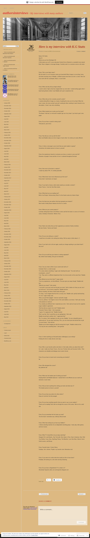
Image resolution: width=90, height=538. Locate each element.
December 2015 (7, 234)
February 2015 (7, 260)
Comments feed (7, 338)
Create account (7, 330)
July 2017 (6, 183)
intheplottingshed (11, 84)
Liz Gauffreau (11, 80)
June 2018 (6, 153)
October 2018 (7, 143)
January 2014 (7, 295)
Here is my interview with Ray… (13, 94)
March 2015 (6, 258)
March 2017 (6, 193)
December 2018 (7, 137)
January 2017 (7, 199)
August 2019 (6, 116)
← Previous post (44, 494)
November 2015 (7, 236)
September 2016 (7, 210)
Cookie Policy (34, 535)
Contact (12, 8)
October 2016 (7, 207)
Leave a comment (81, 51)
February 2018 (7, 164)
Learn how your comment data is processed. (30, 508)
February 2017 (7, 196)
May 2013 (6, 317)
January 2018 (7, 167)
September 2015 (7, 242)
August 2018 (6, 148)
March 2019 (6, 129)
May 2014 (6, 284)
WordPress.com (7, 340)
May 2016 (6, 220)
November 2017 (7, 172)
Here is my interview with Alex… (13, 81)
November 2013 (7, 300)
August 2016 (6, 212)
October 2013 (7, 303)
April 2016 (6, 223)
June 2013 (6, 314)
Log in (5, 332)
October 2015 (7, 239)
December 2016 (7, 202)
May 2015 (6, 252)
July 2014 (6, 279)
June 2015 (6, 250)
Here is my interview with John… (12, 76)
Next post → (82, 494)
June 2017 (6, 185)
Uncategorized (56, 51)
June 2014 (6, 282)
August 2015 (6, 244)
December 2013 (7, 298)
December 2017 (7, 169)
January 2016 (7, 231)
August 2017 (6, 180)
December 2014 (7, 266)
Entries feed (6, 335)
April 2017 (6, 191)
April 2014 (6, 287)
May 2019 (6, 124)
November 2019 (7, 108)
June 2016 (6, 218)
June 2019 (6, 121)
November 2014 (7, 268)
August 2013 (6, 308)
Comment (81, 522)
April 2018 (6, 159)
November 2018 (7, 140)
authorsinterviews (15, 13)
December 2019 (7, 105)
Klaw (9, 75)
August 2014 (6, 276)
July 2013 (6, 311)
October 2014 (7, 271)
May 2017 (6, 188)
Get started (59, 2)
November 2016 (7, 204)
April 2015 (6, 255)
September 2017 (7, 177)
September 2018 (7, 145)
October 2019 (7, 111)
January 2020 (7, 103)
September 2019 (7, 113)
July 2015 (6, 247)
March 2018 (6, 161)
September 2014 (7, 274)
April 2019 (6, 127)
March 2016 (6, 226)
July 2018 (6, 151)
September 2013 (7, 306)
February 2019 (7, 132)
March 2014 (6, 290)
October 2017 (7, 175)
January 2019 (7, 135)
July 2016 (6, 215)
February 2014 (7, 292)
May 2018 (6, 156)
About (5, 8)
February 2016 (7, 228)
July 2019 (6, 119)
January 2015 (7, 263)
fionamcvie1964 (48, 51)
